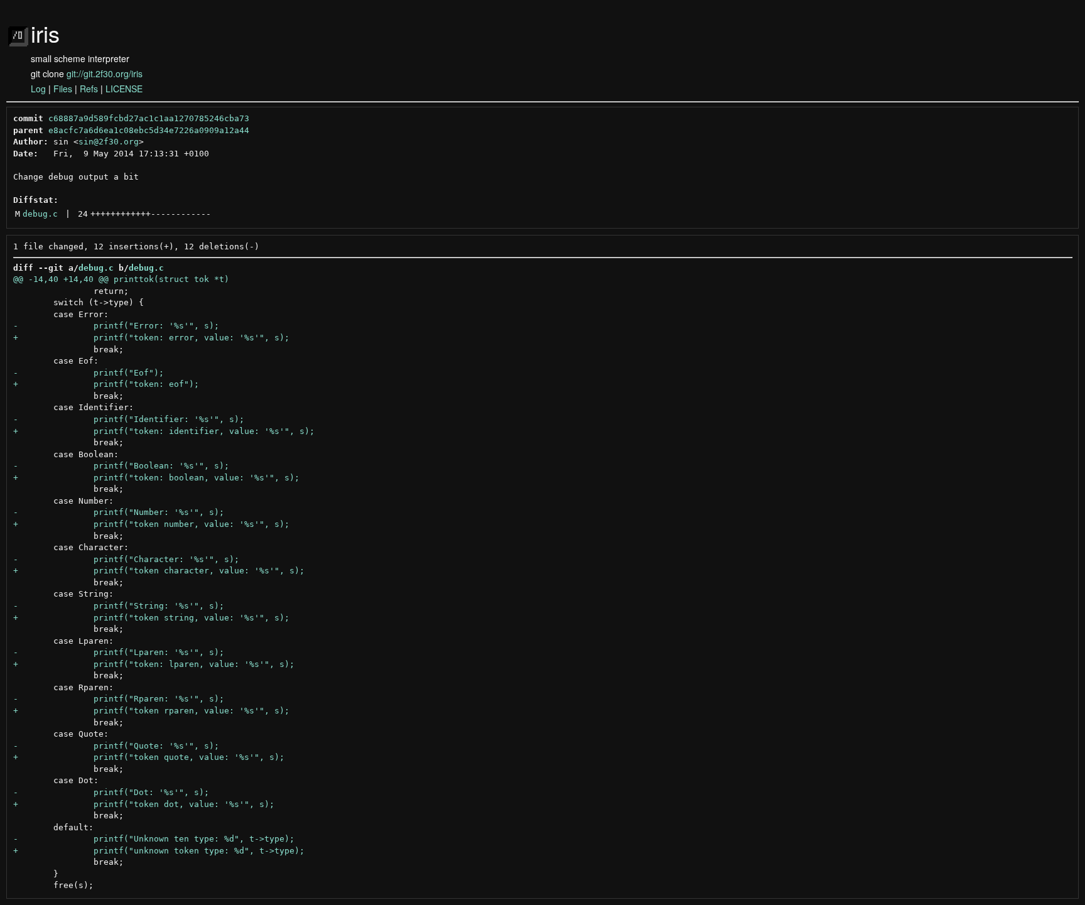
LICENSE (124, 88)
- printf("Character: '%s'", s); (126, 559)
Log (38, 88)
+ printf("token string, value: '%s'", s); (151, 617)
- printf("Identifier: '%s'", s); (128, 419)
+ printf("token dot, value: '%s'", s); (143, 804)
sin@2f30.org (108, 141)
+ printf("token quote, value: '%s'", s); (148, 757)
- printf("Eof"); (88, 372)
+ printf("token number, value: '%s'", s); (151, 524)
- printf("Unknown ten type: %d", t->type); (153, 838)
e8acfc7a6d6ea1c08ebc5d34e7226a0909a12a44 (148, 130)
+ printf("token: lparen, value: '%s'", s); (153, 664)
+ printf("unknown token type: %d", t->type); (159, 850)
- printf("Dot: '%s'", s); (111, 792)
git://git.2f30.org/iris (105, 73)
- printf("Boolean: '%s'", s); (121, 465)
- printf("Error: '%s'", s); (116, 325)
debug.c (40, 214)
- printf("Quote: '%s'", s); (116, 746)
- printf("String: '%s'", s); (118, 605)
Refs (89, 88)
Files (62, 88)
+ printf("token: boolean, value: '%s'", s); (156, 477)
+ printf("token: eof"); (106, 384)
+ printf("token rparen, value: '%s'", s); (151, 710)
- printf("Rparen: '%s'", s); (118, 698)
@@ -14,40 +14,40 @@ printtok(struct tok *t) (121, 279)
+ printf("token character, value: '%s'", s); (159, 570)
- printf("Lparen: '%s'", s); (118, 652)
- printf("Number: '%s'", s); (118, 512)
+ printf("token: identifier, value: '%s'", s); (164, 431)
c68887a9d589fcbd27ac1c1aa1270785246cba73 (148, 118)
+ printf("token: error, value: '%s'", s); (151, 337)
